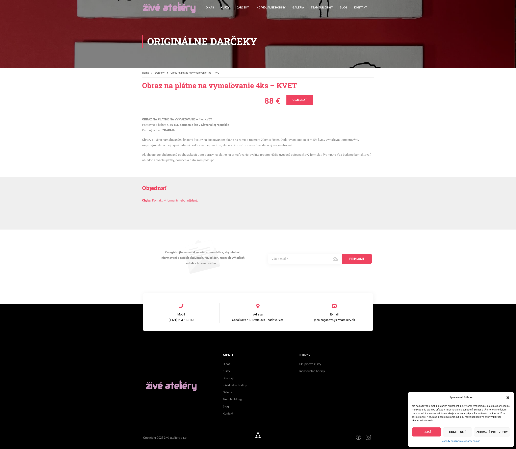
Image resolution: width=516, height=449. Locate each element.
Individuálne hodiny (271, 7)
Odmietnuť (457, 432)
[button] (508, 398)
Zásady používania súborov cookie (461, 441)
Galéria (298, 7)
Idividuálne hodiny (235, 385)
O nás (210, 7)
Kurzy (225, 7)
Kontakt (360, 7)
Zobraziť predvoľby (492, 432)
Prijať (426, 432)
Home (145, 72)
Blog (343, 7)
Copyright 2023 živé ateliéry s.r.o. (165, 438)
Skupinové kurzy (310, 364)
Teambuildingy (232, 399)
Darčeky (242, 7)
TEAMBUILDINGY (322, 7)
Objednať (299, 99)
